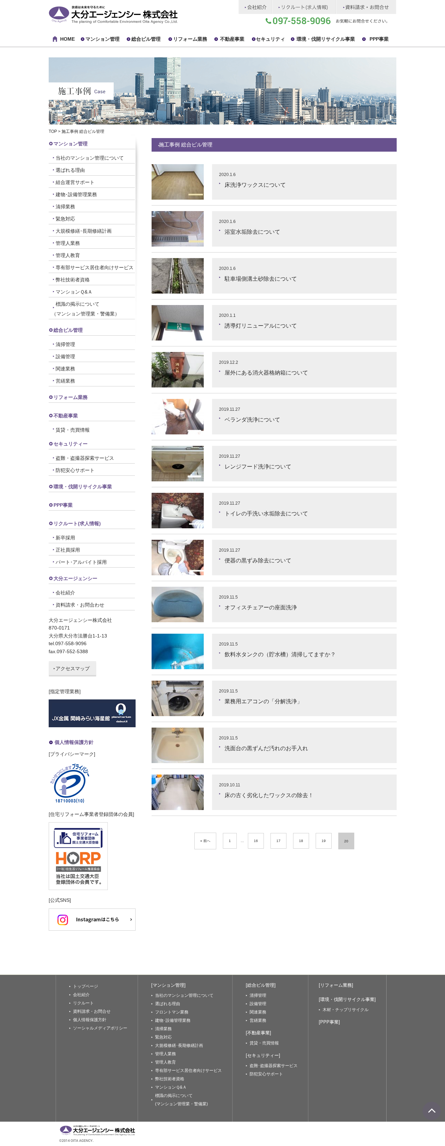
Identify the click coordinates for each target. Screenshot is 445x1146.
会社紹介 (65, 592)
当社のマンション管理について (90, 158)
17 (278, 841)
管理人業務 (68, 243)
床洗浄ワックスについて (255, 185)
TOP (53, 131)
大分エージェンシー (75, 578)
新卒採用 (65, 537)
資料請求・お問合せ (92, 1011)
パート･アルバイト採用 (81, 562)
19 (324, 841)
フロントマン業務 (171, 1012)
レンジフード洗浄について (258, 467)
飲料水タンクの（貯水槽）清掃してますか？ (280, 654)
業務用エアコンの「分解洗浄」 (263, 701)
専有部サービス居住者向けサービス (95, 267)
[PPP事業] (329, 1022)
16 (256, 841)
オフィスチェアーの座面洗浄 (261, 607)
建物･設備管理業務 (76, 194)
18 (301, 841)
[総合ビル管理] (261, 985)
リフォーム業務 (71, 397)
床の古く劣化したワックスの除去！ (269, 795)
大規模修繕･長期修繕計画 (84, 231)
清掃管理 (65, 344)
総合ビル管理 (146, 39)
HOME (67, 39)
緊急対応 (65, 219)
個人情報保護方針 (74, 742)
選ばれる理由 (70, 170)
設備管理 (65, 356)
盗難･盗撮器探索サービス (274, 1065)
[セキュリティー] (263, 1055)
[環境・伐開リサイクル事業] (347, 999)
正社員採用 (68, 550)
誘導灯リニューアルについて (261, 326)
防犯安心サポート (75, 470)
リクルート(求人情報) (77, 523)
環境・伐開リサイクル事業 (326, 39)
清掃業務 (65, 206)
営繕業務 (65, 381)
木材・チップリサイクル (346, 1009)
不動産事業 (232, 39)
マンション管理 (103, 39)
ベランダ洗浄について (252, 420)
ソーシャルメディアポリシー (100, 1028)
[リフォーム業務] (336, 985)
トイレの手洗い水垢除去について (266, 513)
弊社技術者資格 (73, 279)
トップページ (85, 986)
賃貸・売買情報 (73, 430)
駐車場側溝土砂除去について (261, 279)
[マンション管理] (168, 985)
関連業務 (65, 368)
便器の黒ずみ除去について (258, 560)
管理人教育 (68, 255)
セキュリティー (71, 444)
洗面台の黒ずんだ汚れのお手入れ (266, 748)
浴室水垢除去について (252, 232)
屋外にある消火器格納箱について (266, 373)
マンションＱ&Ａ (74, 292)
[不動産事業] (258, 1032)
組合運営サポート (75, 182)
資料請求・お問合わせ (80, 605)
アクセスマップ (73, 668)
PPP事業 (379, 39)
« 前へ (205, 841)
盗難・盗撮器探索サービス (85, 458)
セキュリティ (270, 39)
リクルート (83, 1003)
